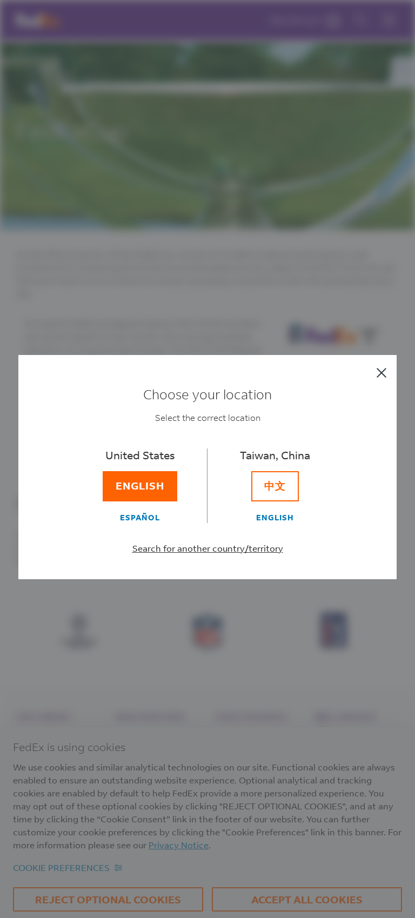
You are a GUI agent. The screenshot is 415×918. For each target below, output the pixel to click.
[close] (381, 373)
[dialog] (207, 459)
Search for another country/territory (207, 548)
